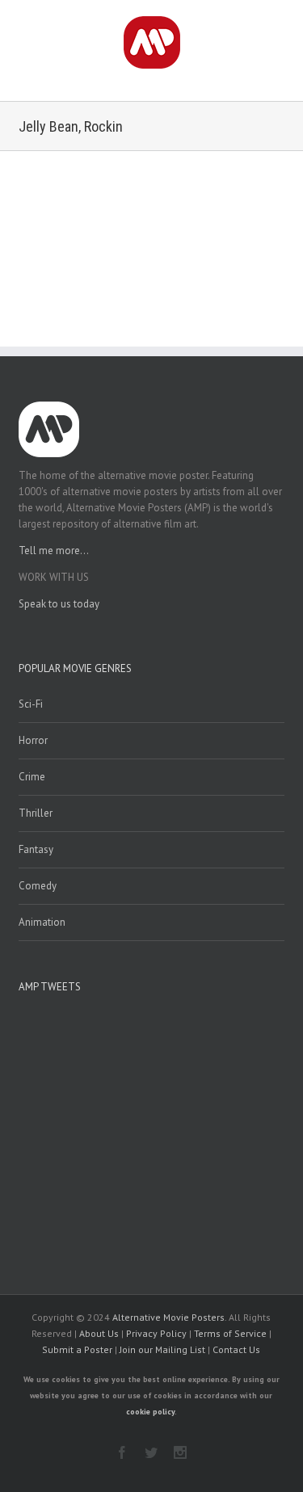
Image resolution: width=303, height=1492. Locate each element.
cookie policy (150, 1411)
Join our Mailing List (162, 1349)
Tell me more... (54, 550)
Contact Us (236, 1349)
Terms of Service (230, 1333)
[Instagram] (180, 1452)
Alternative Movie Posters (168, 1317)
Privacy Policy (156, 1333)
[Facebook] (122, 1452)
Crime (32, 777)
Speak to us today (59, 604)
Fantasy (36, 849)
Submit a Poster (77, 1349)
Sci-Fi (31, 704)
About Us (99, 1333)
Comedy (38, 886)
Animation (42, 922)
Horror (33, 740)
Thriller (36, 813)
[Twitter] (151, 1452)
